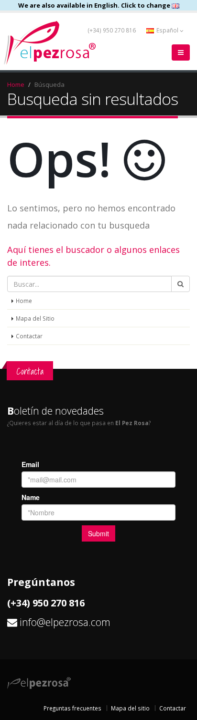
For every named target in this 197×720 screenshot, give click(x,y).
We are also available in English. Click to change (95, 5)
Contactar (29, 336)
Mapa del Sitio (35, 318)
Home (15, 84)
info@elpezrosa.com (65, 622)
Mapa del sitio (130, 708)
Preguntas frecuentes (72, 708)
